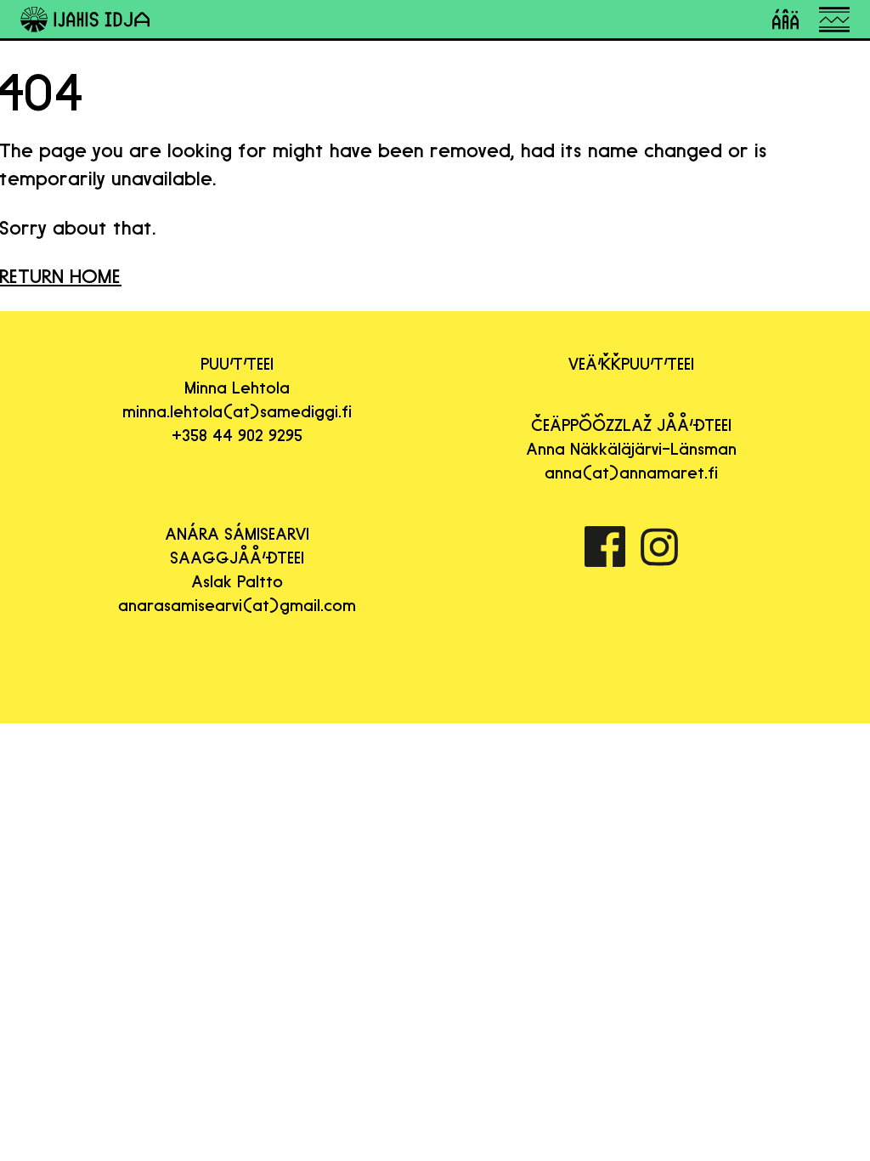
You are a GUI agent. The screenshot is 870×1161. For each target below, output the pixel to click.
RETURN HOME (60, 275)
